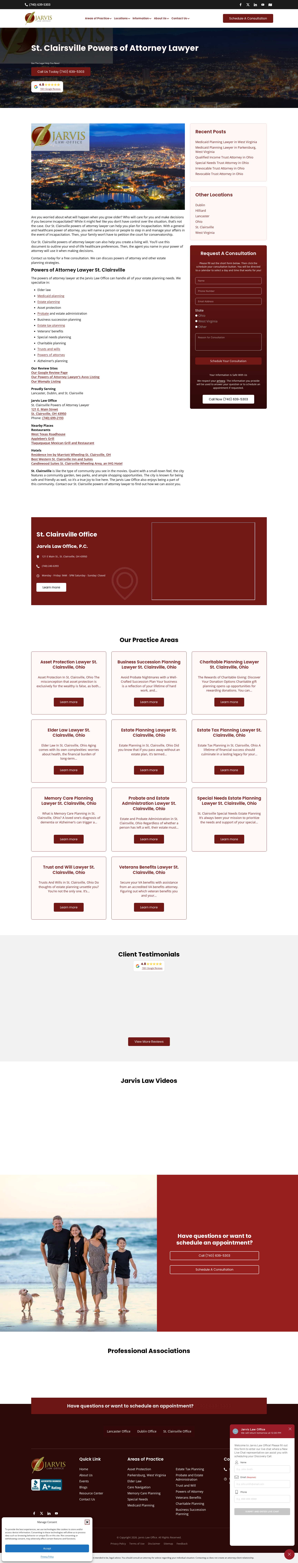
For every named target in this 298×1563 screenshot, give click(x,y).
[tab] (118, 1431)
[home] (38, 18)
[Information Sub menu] (150, 18)
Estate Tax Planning (190, 1469)
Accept (47, 1548)
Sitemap (168, 1543)
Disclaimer (154, 1543)
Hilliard (200, 210)
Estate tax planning (51, 325)
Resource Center (91, 1493)
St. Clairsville (204, 227)
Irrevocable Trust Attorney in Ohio (220, 168)
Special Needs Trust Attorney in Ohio (222, 163)
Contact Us (179, 18)
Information (141, 18)
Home (83, 1469)
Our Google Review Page (49, 372)
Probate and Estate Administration (189, 1477)
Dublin (200, 205)
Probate (43, 313)
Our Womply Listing (46, 381)
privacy (221, 380)
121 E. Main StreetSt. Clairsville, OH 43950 (48, 411)
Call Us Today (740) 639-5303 (60, 71)
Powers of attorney (51, 355)
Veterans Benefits (188, 1497)
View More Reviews (149, 1041)
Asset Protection (139, 1469)
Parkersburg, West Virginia (146, 1475)
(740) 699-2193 (52, 418)
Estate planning (48, 302)
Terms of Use (137, 1543)
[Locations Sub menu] (129, 18)
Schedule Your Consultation (228, 361)
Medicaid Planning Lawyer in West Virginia (226, 142)
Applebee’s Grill (42, 439)
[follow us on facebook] (241, 5)
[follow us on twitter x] (248, 5)
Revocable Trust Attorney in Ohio (219, 174)
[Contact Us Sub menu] (188, 18)
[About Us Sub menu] (168, 18)
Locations (121, 18)
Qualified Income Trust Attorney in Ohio (224, 157)
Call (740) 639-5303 (214, 1255)
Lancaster (202, 216)
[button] (87, 1522)
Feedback (182, 1543)
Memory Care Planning (144, 1493)
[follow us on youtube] (263, 5)
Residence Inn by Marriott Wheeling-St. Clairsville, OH (71, 455)
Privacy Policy (47, 1556)
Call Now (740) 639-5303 (228, 399)
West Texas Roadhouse (48, 434)
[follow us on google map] (270, 5)
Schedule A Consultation (214, 1269)
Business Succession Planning (191, 1511)
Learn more (51, 587)
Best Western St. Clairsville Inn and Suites (62, 459)
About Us (160, 18)
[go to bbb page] (46, 1484)
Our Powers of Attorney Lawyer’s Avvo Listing (65, 377)
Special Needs (137, 1499)
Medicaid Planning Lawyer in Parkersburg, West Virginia (225, 149)
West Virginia (205, 233)
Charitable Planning (190, 1503)
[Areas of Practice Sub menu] (110, 18)
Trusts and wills (48, 349)
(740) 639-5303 (213, 1406)
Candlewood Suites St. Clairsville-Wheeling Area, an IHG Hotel (76, 463)
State (199, 310)
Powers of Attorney (189, 1491)
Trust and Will (186, 1485)
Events (84, 1481)
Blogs (83, 1487)
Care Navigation (139, 1487)
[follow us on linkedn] (255, 5)
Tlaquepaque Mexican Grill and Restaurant (62, 443)
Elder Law (134, 1481)
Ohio (198, 221)
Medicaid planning (50, 296)
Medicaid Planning (140, 1505)
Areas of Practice (97, 18)
